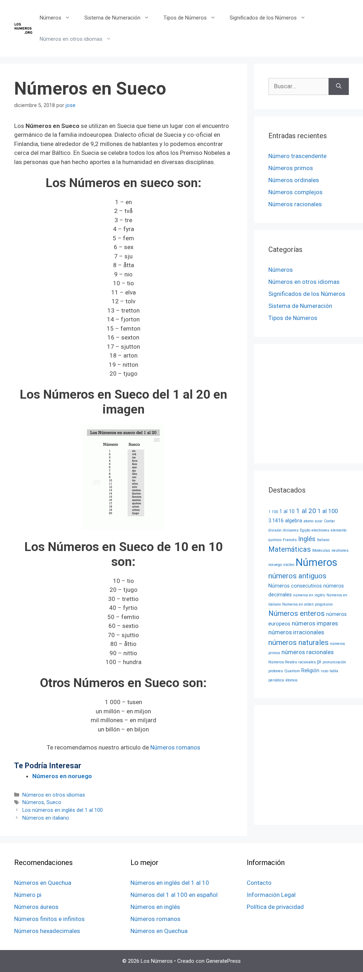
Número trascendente (297, 155)
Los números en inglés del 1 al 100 (62, 810)
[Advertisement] (315, 402)
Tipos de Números (185, 18)
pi (319, 661)
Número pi (27, 894)
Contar (329, 521)
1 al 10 (287, 511)
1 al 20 (306, 511)
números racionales (307, 652)
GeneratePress (223, 961)
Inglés (306, 539)
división (274, 530)
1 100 (273, 512)
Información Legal (271, 894)
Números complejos (295, 192)
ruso (324, 671)
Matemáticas (289, 549)
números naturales (298, 642)
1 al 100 (328, 511)
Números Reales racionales (292, 662)
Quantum (292, 671)
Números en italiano (45, 818)
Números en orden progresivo (307, 604)
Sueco (53, 802)
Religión (310, 670)
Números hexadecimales (47, 930)
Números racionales (295, 204)
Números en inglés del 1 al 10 (169, 882)
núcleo (288, 564)
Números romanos (175, 747)
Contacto (259, 882)
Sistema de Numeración (112, 18)
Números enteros (296, 613)
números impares (315, 623)
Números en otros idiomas (71, 39)
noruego (275, 564)
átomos (291, 680)
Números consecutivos (295, 586)
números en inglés (309, 595)
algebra (293, 520)
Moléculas (321, 550)
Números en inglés (155, 906)
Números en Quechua (42, 882)
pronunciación (334, 662)
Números (50, 18)
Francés (290, 540)
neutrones (339, 550)
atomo (308, 521)
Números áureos (36, 906)
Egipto (305, 530)
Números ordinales (293, 180)
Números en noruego (62, 776)
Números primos (290, 168)
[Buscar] (339, 86)
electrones (320, 530)
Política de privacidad (275, 906)
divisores (290, 530)
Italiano (323, 540)
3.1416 (276, 520)
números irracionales (296, 632)
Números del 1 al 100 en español (174, 894)
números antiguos (297, 576)
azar (319, 521)
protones (275, 671)
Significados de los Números (263, 18)
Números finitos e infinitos (49, 918)
